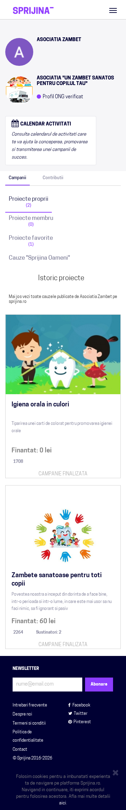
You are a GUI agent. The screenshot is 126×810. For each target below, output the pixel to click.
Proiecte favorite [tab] (31, 241)
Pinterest (82, 722)
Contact (20, 750)
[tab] (17, 178)
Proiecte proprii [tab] (28, 202)
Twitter (81, 714)
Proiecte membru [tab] (31, 221)
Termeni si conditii (29, 723)
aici (62, 803)
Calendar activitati (45, 124)
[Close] (116, 771)
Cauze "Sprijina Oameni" (39, 258)
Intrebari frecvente (30, 705)
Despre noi (22, 714)
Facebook (81, 705)
